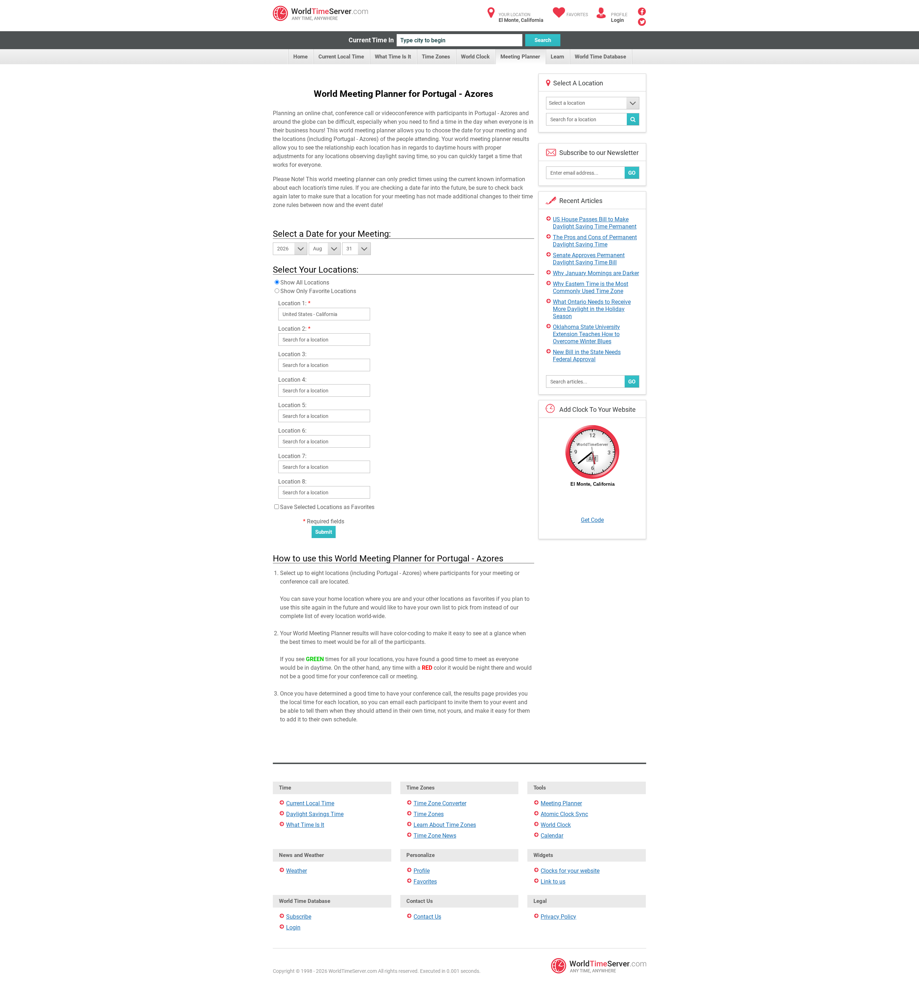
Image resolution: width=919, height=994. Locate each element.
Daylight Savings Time (315, 814)
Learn (557, 56)
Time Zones (436, 56)
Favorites (577, 14)
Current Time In (371, 40)
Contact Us (427, 916)
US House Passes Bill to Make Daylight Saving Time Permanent (594, 223)
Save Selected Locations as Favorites (327, 507)
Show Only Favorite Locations (318, 291)
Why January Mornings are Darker (596, 273)
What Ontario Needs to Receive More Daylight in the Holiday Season (592, 309)
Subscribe (298, 916)
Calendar (552, 835)
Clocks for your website (570, 870)
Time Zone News (435, 835)
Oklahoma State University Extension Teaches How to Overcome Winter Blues (586, 334)
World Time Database (600, 56)
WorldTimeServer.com (320, 13)
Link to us (553, 881)
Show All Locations (304, 282)
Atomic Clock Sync (564, 814)
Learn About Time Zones (445, 824)
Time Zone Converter (440, 803)
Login (617, 20)
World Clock (475, 56)
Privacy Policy (558, 916)
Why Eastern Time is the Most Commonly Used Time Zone (590, 288)
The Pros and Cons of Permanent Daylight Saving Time (595, 241)
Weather (296, 870)
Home (300, 56)
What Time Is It (393, 56)
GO (631, 173)
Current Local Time (341, 56)
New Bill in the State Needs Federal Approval (587, 356)
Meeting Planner (520, 56)
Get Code (592, 520)
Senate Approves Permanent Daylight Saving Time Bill (589, 259)
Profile (422, 870)
